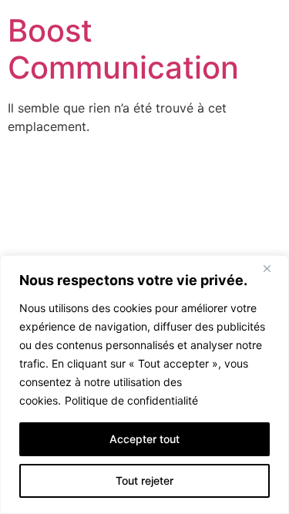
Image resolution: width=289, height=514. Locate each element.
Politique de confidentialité (131, 400)
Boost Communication (123, 49)
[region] (144, 384)
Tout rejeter (144, 480)
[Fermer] (273, 268)
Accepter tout (144, 438)
